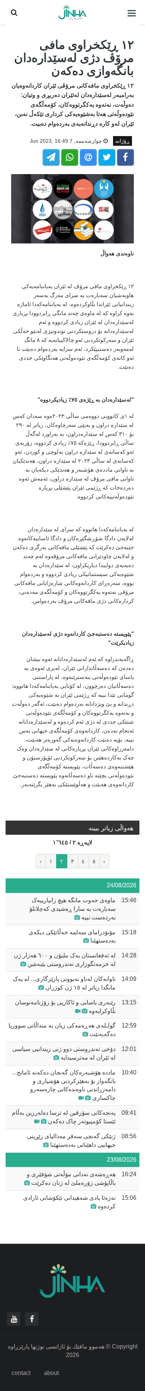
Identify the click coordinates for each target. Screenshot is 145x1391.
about (51, 1373)
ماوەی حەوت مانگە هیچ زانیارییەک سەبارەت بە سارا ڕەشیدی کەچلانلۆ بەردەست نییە (72, 908)
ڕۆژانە (122, 141)
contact (21, 1373)
